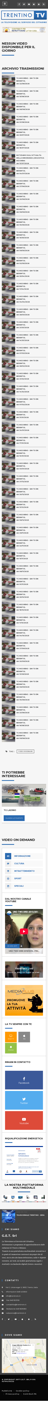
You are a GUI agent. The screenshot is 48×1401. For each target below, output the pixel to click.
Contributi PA (29, 1394)
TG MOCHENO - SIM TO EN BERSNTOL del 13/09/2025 (27, 671)
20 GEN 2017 (12, 946)
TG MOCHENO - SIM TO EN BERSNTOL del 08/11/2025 (27, 568)
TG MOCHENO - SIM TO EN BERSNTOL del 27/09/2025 (27, 645)
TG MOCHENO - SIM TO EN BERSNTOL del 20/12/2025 (27, 491)
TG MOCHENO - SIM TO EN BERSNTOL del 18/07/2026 (27, 145)
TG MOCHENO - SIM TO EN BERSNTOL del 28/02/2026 (27, 363)
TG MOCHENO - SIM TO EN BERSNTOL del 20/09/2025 (27, 658)
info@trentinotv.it (13, 1296)
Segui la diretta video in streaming (27, 972)
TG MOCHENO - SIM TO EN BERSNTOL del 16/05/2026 (27, 235)
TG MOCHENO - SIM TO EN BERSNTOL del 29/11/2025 (27, 530)
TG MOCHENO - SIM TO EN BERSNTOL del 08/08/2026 (27, 106)
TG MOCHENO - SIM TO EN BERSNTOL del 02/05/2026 (27, 260)
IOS (24, 1036)
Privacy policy (12, 1394)
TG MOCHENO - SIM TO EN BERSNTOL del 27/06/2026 (27, 183)
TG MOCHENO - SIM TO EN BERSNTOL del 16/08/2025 (27, 722)
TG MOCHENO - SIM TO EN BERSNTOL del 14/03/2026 (27, 337)
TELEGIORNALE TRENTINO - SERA (21, 1215)
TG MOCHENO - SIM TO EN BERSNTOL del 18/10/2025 (27, 607)
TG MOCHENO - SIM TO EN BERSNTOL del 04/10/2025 (27, 633)
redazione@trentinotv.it (16, 1313)
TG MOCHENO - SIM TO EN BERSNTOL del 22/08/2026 (27, 81)
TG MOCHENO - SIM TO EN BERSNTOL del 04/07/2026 (27, 170)
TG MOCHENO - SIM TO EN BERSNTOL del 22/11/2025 (27, 543)
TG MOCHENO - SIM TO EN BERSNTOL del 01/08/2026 (27, 119)
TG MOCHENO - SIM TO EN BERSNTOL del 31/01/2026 (27, 414)
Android (11, 1047)
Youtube (24, 1118)
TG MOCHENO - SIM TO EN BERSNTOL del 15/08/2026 (27, 93)
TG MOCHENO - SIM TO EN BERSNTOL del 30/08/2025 (27, 697)
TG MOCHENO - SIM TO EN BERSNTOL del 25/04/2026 (27, 273)
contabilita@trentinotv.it (16, 1305)
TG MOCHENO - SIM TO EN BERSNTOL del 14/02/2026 (27, 389)
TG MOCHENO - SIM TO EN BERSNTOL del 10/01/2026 (27, 453)
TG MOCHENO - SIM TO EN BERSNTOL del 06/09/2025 (27, 684)
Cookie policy (22, 1391)
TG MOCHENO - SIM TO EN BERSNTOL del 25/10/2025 (27, 594)
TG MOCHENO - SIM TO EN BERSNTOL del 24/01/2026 (27, 427)
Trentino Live (24, 968)
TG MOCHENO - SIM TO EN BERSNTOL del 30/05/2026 (27, 222)
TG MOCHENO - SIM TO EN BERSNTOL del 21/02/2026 (27, 376)
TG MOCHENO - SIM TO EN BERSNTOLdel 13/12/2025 (27, 504)
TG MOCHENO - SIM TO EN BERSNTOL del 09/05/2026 (27, 247)
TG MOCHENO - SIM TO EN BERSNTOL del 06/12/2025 (27, 517)
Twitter (24, 1098)
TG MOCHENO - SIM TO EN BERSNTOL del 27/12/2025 (27, 479)
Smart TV (11, 1036)
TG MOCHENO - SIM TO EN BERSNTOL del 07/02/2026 (27, 402)
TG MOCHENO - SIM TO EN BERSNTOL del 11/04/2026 (27, 286)
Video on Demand (25, 751)
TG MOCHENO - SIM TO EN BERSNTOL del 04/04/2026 (27, 299)
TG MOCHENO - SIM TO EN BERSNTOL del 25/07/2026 (27, 132)
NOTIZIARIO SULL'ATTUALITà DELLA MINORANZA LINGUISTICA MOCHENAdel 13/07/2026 (30, 159)
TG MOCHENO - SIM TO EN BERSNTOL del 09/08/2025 (27, 735)
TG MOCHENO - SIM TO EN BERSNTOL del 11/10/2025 (27, 620)
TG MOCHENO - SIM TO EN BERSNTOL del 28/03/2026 (27, 312)
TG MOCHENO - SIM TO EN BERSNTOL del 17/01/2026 (27, 440)
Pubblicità (7, 1391)
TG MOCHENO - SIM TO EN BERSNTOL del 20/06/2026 (27, 196)
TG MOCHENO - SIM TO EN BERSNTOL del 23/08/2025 (27, 710)
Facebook (24, 1077)
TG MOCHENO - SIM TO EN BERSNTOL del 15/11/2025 (27, 556)
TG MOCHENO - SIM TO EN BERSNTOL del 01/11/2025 (27, 581)
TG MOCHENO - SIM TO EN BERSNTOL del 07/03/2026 (27, 350)
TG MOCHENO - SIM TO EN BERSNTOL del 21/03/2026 (27, 325)
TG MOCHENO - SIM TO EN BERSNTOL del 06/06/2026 (27, 209)
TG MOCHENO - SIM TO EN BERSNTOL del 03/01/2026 (27, 466)
